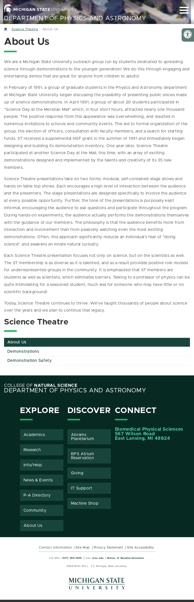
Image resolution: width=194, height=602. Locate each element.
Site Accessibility (140, 547)
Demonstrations (23, 351)
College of (41, 386)
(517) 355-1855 (72, 558)
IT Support (81, 488)
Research (32, 450)
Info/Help (32, 465)
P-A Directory (37, 495)
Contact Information (55, 547)
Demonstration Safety (29, 361)
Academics (34, 435)
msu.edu (98, 558)
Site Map (83, 547)
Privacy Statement (109, 547)
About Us (17, 342)
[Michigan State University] (97, 585)
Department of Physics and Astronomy (75, 18)
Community (34, 510)
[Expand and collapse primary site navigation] (184, 10)
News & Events (38, 480)
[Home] (5, 29)
